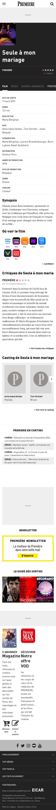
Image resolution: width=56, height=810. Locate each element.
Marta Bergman (10, 119)
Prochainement (10, 754)
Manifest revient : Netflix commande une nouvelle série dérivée (27, 446)
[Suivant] (51, 379)
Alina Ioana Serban (12, 128)
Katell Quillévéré (19, 145)
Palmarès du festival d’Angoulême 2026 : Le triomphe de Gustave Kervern (27, 439)
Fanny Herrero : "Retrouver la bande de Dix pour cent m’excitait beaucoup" (26, 461)
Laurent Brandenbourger (33, 141)
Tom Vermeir (30, 128)
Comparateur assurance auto (13, 795)
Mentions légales (9, 807)
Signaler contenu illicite (26, 807)
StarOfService (39, 798)
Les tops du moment (12, 776)
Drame (5, 181)
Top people (8, 769)
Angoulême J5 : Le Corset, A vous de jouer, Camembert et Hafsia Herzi (25, 453)
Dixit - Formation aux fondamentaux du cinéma (21, 801)
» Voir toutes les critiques (41, 348)
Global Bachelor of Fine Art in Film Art (17, 798)
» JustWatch (48, 263)
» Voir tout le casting (44, 409)
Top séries (7, 762)
